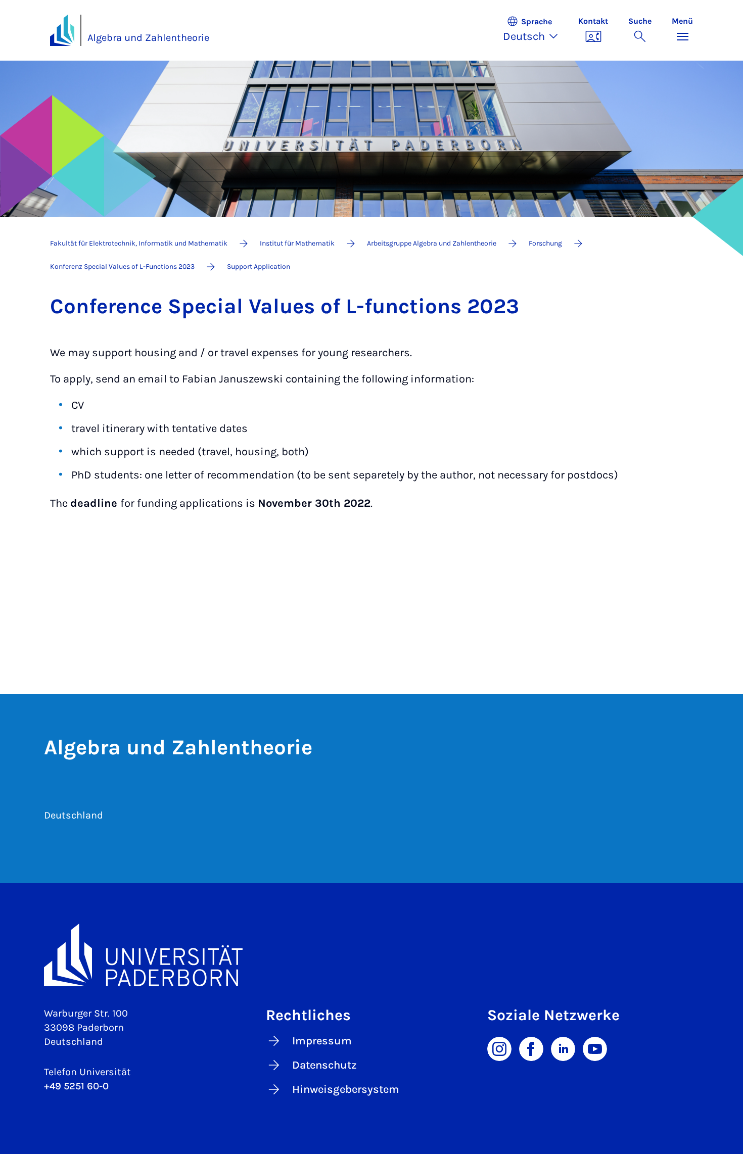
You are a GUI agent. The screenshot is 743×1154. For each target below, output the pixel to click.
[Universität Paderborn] (371, 955)
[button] (535, 30)
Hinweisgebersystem (345, 1089)
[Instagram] (499, 1047)
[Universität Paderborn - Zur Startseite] (62, 30)
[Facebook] (531, 1047)
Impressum (322, 1040)
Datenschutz (324, 1065)
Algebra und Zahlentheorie (148, 37)
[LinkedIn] (563, 1047)
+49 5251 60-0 (76, 1086)
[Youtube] (595, 1047)
